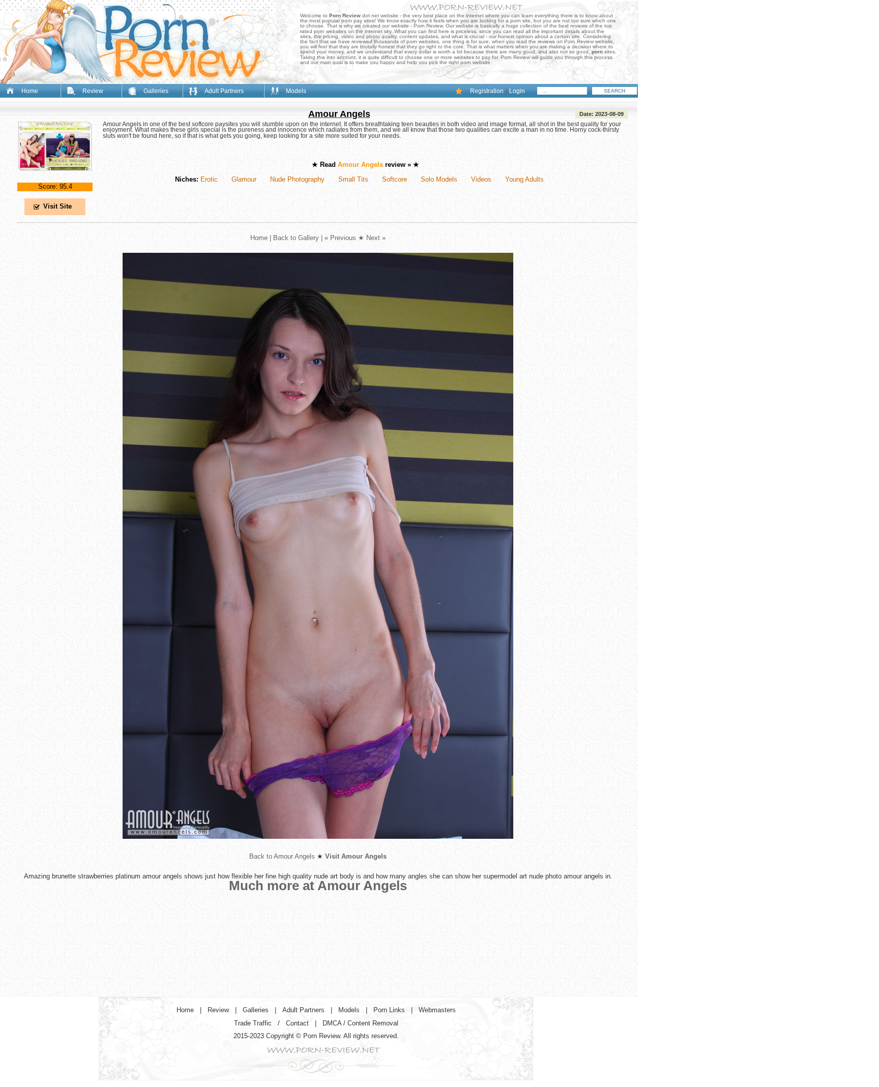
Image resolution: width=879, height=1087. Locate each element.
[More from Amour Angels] (318, 846)
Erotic (209, 179)
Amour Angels (339, 114)
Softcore (394, 179)
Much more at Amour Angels (318, 885)
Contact (297, 1023)
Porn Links (389, 1010)
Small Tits (353, 179)
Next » (376, 238)
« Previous (340, 238)
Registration (487, 91)
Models (296, 91)
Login (517, 91)
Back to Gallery (296, 238)
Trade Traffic (253, 1023)
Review (92, 91)
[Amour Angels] (55, 179)
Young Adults (524, 179)
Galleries (155, 91)
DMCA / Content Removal (360, 1023)
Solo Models (439, 179)
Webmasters (437, 1010)
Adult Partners (224, 91)
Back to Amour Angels (282, 856)
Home (29, 91)
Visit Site (57, 206)
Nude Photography (297, 179)
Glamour (243, 179)
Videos (481, 179)
